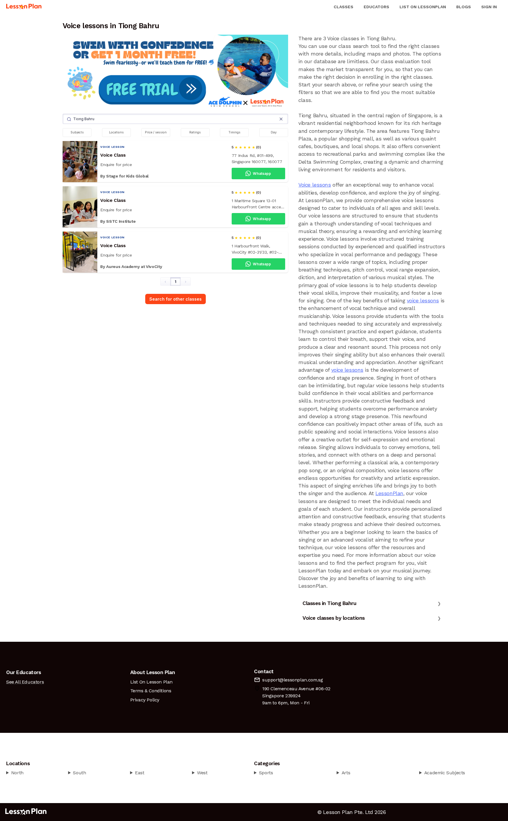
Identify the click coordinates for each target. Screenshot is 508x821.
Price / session (156, 132)
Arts (346, 772)
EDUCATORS (376, 6)
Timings (234, 132)
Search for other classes (175, 298)
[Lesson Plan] (23, 7)
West (202, 772)
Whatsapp (262, 173)
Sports (266, 772)
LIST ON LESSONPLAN (423, 6)
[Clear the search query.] (281, 119)
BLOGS (463, 6)
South (79, 772)
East (139, 772)
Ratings (195, 132)
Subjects (77, 132)
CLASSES (343, 6)
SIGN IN (489, 6)
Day (274, 132)
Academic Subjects (444, 772)
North (17, 772)
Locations (116, 132)
